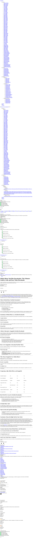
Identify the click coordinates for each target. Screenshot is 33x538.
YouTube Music (8, 86)
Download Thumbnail (7, 181)
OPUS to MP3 (6, 42)
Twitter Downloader (6, 59)
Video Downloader (6, 164)
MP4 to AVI (5, 28)
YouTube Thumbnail (8, 92)
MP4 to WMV (6, 141)
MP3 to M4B (5, 24)
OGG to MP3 (6, 41)
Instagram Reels (6, 196)
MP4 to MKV (6, 29)
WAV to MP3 (5, 44)
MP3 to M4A (5, 23)
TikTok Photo (7, 81)
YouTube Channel (8, 90)
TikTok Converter (6, 51)
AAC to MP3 (5, 8)
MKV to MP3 (6, 125)
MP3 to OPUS (6, 26)
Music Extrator (6, 157)
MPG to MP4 (5, 37)
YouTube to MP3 (8, 84)
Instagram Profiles (8, 101)
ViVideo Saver (6, 170)
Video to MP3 (6, 113)
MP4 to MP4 (5, 31)
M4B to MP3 (5, 15)
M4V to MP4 (5, 17)
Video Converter (6, 110)
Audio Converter (6, 3)
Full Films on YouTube (9, 96)
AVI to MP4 (5, 11)
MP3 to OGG (6, 25)
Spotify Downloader (6, 61)
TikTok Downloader (6, 58)
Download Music (6, 178)
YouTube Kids (11, 192)
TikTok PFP (7, 80)
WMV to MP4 (6, 49)
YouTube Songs (8, 87)
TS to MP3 (5, 43)
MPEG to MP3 (6, 142)
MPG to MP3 (5, 36)
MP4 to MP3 (5, 138)
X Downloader (6, 56)
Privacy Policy (2, 461)
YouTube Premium (6, 192)
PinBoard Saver (6, 62)
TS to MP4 (5, 151)
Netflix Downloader (6, 57)
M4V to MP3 (5, 16)
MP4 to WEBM (6, 33)
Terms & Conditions (3, 462)
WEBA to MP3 (6, 45)
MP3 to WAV (5, 27)
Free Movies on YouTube (9, 97)
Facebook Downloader (7, 65)
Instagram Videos (30, 196)
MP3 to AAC (5, 21)
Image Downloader (6, 161)
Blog (2, 104)
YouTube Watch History (9, 94)
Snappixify (1, 0)
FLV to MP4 (5, 14)
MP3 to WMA (6, 135)
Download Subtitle (6, 72)
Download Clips (6, 73)
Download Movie (6, 70)
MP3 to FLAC (6, 22)
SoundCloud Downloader (7, 174)
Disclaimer (1, 459)
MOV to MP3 (6, 19)
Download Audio (6, 71)
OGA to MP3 (5, 148)
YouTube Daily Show (8, 95)
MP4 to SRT (5, 32)
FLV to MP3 (5, 13)
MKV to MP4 (6, 126)
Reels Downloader (6, 54)
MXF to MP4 (5, 40)
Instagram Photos (8, 102)
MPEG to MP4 (6, 35)
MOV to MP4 (6, 20)
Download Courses (6, 184)
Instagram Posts (8, 100)
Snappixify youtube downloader (15, 296)
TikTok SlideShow (8, 82)
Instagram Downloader (7, 173)
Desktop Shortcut (3, 216)
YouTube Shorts (8, 88)
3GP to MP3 (5, 6)
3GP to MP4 (5, 7)
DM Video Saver (6, 63)
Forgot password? (2, 492)
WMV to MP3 (6, 48)
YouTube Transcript (6, 52)
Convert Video (6, 68)
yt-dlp (2, 296)
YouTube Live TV (8, 91)
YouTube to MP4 (8, 85)
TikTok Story (7, 79)
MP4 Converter (6, 5)
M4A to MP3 (5, 122)
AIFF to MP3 (5, 116)
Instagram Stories (10, 196)
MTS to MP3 (5, 145)
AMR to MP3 (6, 9)
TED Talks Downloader (7, 64)
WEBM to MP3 (6, 46)
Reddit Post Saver (6, 167)
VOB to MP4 (5, 38)
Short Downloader (6, 55)
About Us (1, 457)
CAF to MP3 (5, 119)
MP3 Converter (6, 4)
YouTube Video (15, 191)
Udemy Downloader (6, 60)
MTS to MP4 (5, 39)
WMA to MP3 (6, 47)
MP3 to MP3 (5, 132)
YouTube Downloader (7, 53)
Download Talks (6, 75)
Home (1, 274)
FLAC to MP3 (6, 12)
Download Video (6, 69)
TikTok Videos (8, 78)
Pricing (3, 103)
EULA (1, 458)
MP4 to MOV (6, 30)
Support (3, 105)
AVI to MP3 (5, 10)
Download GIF (6, 74)
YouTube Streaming (8, 93)
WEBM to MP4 (6, 154)
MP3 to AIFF (5, 129)
